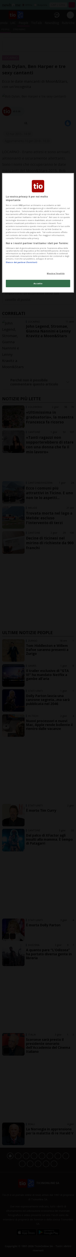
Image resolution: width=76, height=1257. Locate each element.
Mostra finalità (56, 273)
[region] (38, 233)
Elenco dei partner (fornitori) (21, 262)
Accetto (38, 283)
